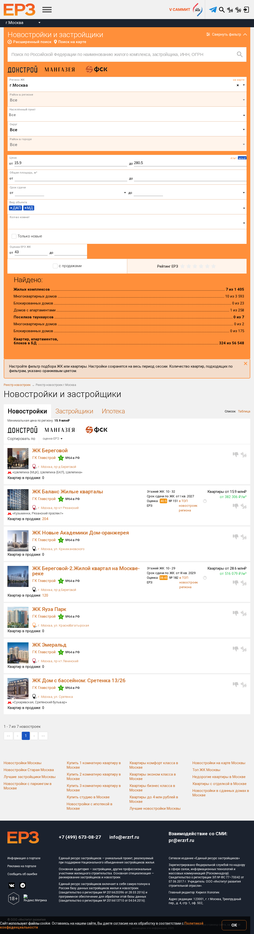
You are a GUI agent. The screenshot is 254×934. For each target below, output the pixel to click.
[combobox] (23, 23)
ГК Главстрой (44, 457)
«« (8, 735)
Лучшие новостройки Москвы (155, 808)
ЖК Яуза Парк (49, 609)
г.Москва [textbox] (14, 22)
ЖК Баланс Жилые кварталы (67, 492)
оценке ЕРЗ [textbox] (51, 438)
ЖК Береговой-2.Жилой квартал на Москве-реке (86, 571)
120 (45, 595)
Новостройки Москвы (22, 763)
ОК (234, 925)
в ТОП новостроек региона (188, 505)
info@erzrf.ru (124, 837)
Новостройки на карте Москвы (218, 763)
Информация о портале (23, 858)
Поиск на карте (72, 42)
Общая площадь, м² (23, 172)
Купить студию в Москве (88, 797)
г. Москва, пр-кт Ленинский (57, 661)
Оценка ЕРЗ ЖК (20, 247)
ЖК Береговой (50, 451)
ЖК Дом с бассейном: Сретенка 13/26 (79, 680)
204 (45, 519)
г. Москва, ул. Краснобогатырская (63, 625)
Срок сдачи (18, 187)
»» (43, 735)
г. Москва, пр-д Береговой (56, 467)
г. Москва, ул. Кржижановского (60, 549)
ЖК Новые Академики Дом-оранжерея (80, 533)
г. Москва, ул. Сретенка (55, 697)
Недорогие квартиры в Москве (219, 777)
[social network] (12, 885)
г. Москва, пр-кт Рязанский (58, 508)
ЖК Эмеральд (49, 645)
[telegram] (213, 10)
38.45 (163, 578)
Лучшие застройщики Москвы (30, 777)
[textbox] (127, 100)
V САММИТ (179, 9)
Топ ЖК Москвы (206, 770)
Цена (13, 157)
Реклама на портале (21, 866)
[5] (213, 266)
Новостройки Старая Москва (29, 770)
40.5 (163, 501)
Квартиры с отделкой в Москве (219, 784)
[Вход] (246, 10)
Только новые (30, 236)
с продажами (70, 266)
